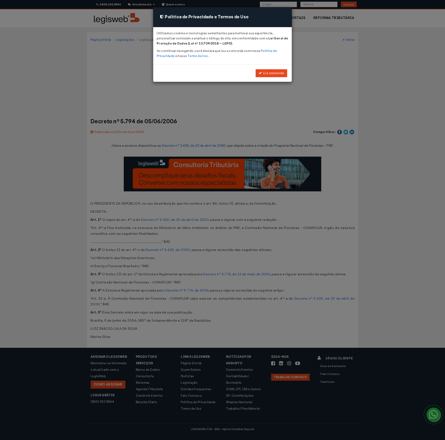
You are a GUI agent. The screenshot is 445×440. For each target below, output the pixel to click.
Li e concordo (273, 73)
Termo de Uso (198, 56)
